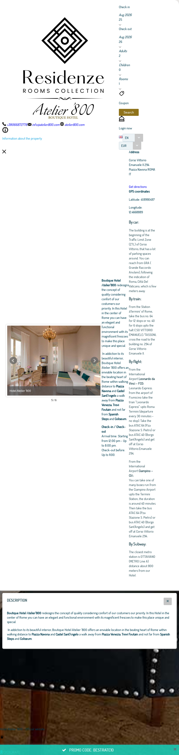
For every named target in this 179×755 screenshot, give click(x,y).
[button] (129, 112)
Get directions (138, 186)
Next (94, 360)
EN (126, 137)
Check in (124, 7)
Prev (13, 360)
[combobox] (133, 138)
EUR (124, 145)
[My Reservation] (121, 120)
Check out (125, 29)
